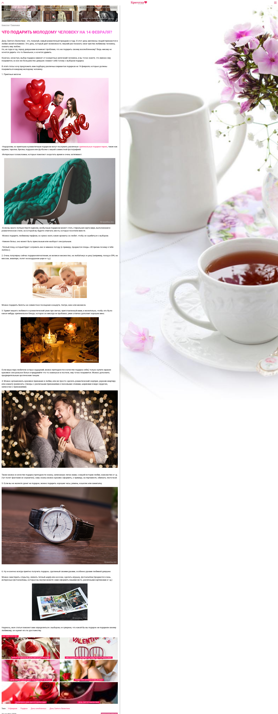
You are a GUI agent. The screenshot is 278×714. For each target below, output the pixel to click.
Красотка (5, 33)
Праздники (15, 33)
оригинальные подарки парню (93, 154)
